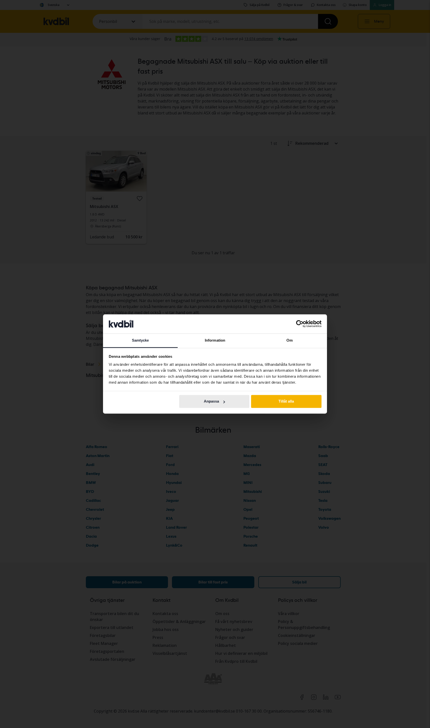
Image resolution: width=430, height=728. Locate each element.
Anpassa (211, 401)
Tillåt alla (286, 401)
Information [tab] (215, 340)
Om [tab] (289, 340)
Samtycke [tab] (140, 340)
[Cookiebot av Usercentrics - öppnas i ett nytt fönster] (300, 324)
